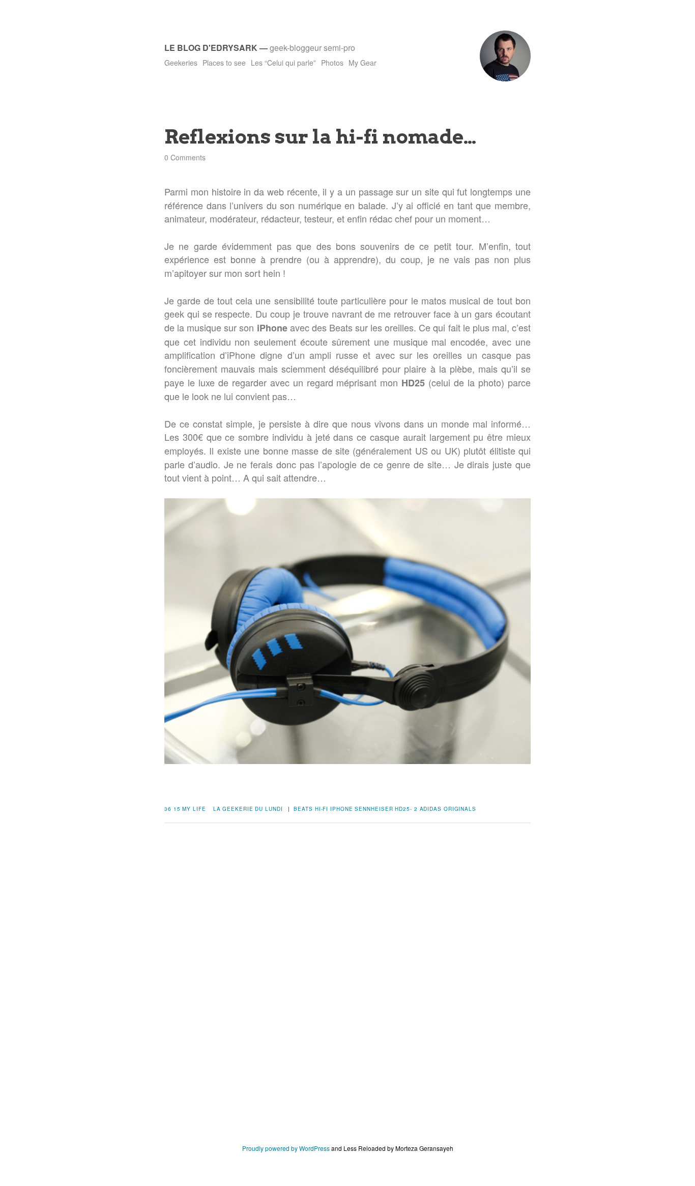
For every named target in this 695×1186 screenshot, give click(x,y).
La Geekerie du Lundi (248, 808)
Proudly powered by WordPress (286, 1148)
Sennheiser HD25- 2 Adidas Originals (415, 808)
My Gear (363, 63)
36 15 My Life (185, 808)
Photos (332, 63)
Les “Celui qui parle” (283, 63)
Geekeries (180, 63)
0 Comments (185, 157)
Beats (303, 808)
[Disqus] (347, 991)
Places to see (224, 63)
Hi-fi (322, 808)
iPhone (341, 808)
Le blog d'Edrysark (210, 47)
